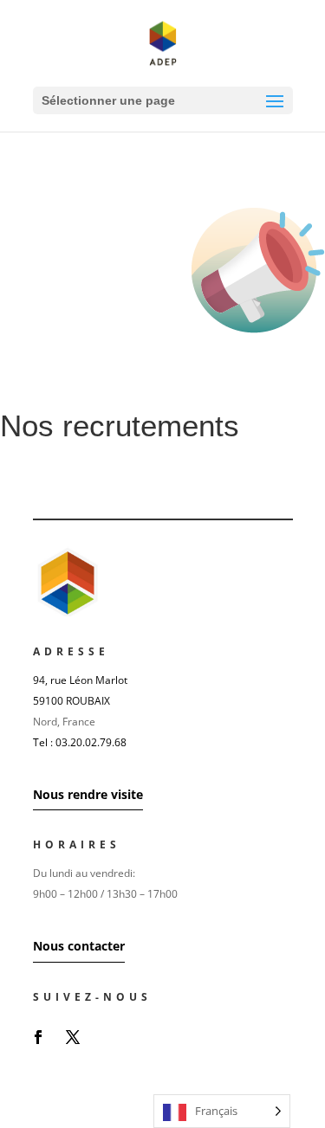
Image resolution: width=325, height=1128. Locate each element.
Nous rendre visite (88, 794)
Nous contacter (79, 946)
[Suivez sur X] (73, 1037)
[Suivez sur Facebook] (38, 1037)
